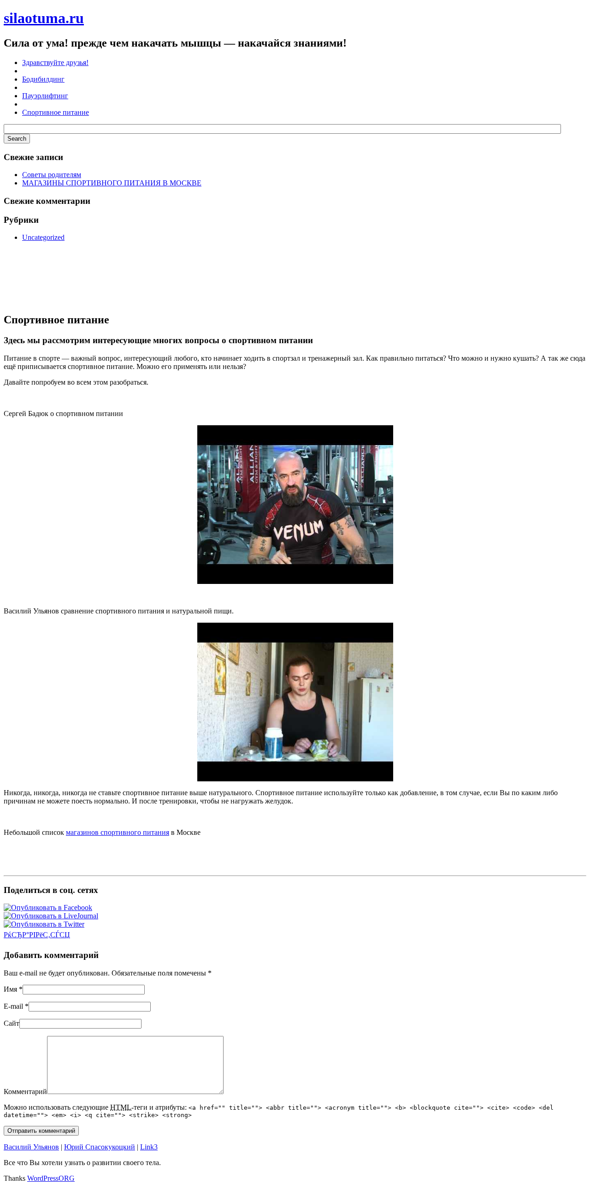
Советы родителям (51, 174)
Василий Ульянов (31, 1147)
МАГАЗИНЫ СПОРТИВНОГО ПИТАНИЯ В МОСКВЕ (111, 183)
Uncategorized (43, 237)
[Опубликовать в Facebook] (48, 907)
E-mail (13, 1006)
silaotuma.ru (44, 18)
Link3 (149, 1147)
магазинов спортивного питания (117, 832)
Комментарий (25, 1091)
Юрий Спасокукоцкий (99, 1147)
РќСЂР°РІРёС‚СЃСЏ (37, 935)
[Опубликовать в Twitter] (44, 924)
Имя (10, 989)
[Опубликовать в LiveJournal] (51, 916)
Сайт (11, 1023)
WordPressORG (51, 1178)
